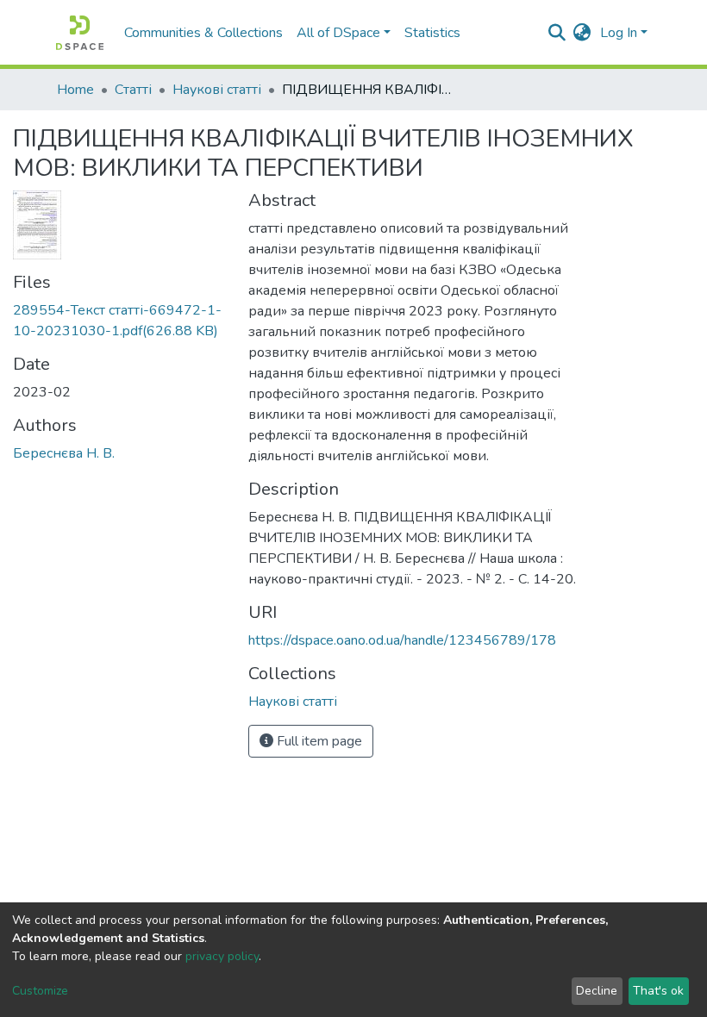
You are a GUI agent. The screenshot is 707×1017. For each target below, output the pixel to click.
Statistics (432, 32)
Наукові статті (216, 89)
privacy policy (222, 956)
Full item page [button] (317, 741)
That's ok (658, 991)
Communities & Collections (203, 32)
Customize (40, 991)
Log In (618, 32)
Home (75, 89)
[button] (582, 32)
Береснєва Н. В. (64, 453)
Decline (596, 991)
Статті (133, 89)
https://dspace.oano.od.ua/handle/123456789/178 (402, 640)
